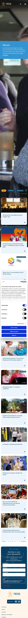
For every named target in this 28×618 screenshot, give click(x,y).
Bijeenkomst (20, 190)
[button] (25, 4)
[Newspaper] (19, 601)
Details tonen (20, 323)
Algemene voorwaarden (7, 614)
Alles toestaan (14, 327)
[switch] (24, 309)
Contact (3, 609)
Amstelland (10, 190)
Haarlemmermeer (21, 228)
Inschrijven (7, 586)
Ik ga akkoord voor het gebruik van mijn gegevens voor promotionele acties (13, 581)
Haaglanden (22, 199)
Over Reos (4, 607)
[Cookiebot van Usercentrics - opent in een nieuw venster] (20, 282)
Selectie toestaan (14, 331)
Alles (4, 190)
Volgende (23, 541)
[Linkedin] (16, 601)
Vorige (4, 541)
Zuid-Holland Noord (21, 257)
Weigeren (14, 335)
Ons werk (4, 612)
